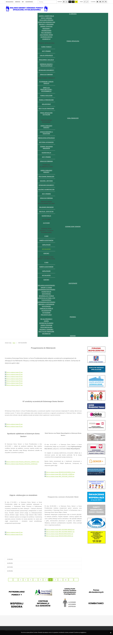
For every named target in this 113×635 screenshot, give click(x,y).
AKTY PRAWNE (46, 51)
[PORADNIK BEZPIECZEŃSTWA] (96, 349)
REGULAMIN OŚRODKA (46, 20)
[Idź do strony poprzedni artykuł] (15, 579)
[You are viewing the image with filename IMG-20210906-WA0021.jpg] (59, 531)
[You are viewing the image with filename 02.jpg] (14, 374)
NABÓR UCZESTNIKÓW (46, 240)
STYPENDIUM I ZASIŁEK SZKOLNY (46, 82)
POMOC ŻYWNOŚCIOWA (46, 100)
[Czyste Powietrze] (96, 381)
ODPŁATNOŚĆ (46, 244)
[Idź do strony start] (10, 579)
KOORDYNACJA (46, 152)
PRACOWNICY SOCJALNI (46, 59)
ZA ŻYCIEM (46, 223)
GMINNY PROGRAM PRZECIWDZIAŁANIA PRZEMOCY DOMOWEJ (46, 327)
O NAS (46, 236)
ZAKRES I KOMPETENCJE (46, 16)
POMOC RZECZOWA (46, 95)
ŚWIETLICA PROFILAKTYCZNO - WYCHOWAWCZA (46, 89)
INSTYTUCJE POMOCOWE (46, 108)
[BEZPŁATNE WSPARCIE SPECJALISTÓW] (96, 369)
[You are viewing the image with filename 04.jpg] (14, 378)
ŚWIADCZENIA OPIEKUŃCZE (46, 138)
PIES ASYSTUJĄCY (46, 314)
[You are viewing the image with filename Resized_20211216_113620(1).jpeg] (22, 461)
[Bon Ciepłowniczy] (96, 437)
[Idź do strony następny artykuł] (71, 579)
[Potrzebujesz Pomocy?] (17, 593)
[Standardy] (96, 484)
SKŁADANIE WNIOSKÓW (46, 207)
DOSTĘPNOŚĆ (29, 1)
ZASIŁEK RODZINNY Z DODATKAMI (46, 132)
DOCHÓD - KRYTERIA (46, 181)
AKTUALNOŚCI (9, 1)
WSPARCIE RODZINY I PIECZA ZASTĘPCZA (46, 65)
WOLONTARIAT (46, 104)
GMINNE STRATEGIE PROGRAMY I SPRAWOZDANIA (46, 28)
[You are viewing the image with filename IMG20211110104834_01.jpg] (60, 472)
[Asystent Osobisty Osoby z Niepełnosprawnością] (96, 425)
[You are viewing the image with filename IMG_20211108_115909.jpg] (59, 474)
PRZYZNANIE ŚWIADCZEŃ (46, 176)
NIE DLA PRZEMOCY (46, 319)
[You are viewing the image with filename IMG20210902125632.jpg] (59, 536)
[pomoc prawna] (96, 509)
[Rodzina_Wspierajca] (96, 395)
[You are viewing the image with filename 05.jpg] (14, 380)
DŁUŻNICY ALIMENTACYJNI (46, 189)
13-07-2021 (10, 567)
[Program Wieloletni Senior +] (96, 461)
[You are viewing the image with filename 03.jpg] (14, 376)
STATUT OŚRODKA (46, 18)
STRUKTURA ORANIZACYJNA (46, 22)
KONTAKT (46, 253)
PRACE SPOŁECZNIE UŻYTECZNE (46, 113)
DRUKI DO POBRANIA (46, 74)
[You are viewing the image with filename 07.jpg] (14, 385)
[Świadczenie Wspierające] (96, 496)
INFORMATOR (46, 333)
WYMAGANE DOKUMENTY (46, 70)
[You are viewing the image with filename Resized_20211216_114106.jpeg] (21, 463)
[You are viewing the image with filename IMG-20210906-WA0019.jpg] (59, 529)
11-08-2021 (10, 563)
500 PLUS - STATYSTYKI (46, 211)
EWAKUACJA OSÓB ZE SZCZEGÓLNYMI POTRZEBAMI (46, 310)
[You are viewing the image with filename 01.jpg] (14, 372)
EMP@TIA (17, 1)
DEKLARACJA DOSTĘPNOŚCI (46, 285)
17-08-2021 (10, 559)
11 (65, 579)
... (35, 579)
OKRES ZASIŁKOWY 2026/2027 (46, 126)
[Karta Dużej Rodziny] (96, 359)
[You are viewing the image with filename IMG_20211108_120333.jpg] (59, 476)
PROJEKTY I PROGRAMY (46, 24)
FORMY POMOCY (46, 46)
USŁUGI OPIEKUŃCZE (46, 55)
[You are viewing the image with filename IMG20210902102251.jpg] (59, 533)
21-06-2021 (10, 570)
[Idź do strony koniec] (76, 579)
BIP (23, 1)
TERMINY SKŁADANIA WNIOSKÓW (46, 147)
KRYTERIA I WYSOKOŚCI (46, 142)
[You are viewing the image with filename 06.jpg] (14, 383)
